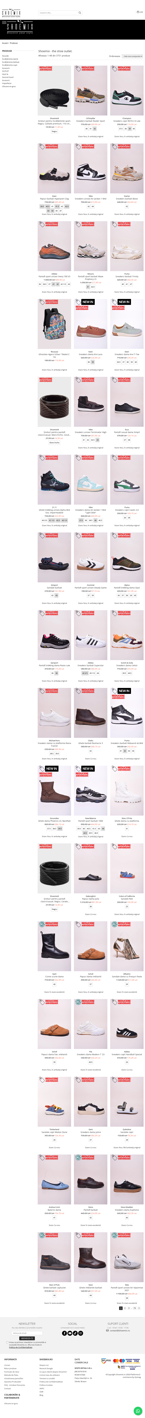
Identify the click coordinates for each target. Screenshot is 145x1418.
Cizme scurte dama (54, 976)
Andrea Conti (54, 1207)
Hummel (90, 585)
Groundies (54, 818)
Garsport (54, 663)
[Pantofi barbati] (90, 1179)
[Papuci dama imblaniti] (90, 946)
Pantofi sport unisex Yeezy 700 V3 (54, 276)
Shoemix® (54, 118)
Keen (54, 196)
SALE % (5, 74)
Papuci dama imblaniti (90, 976)
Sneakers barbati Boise (127, 198)
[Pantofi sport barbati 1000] (90, 791)
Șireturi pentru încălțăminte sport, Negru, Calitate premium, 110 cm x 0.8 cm (54, 122)
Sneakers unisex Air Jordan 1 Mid (90, 198)
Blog (41, 1395)
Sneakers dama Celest (126, 665)
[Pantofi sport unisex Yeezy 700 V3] (54, 246)
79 (135, 1308)
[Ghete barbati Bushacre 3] (90, 713)
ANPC (42, 1388)
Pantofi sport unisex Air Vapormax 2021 (127, 1289)
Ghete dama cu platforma (127, 821)
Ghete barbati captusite (54, 1287)
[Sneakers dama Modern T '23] (90, 1024)
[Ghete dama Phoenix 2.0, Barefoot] (54, 791)
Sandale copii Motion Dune (54, 1132)
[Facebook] (64, 1333)
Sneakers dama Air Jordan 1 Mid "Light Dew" (90, 511)
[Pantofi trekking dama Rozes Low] (54, 635)
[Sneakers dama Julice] (90, 1102)
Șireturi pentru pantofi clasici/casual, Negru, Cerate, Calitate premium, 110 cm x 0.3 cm (54, 900)
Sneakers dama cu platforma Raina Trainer (54, 744)
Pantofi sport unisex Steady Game (91, 587)
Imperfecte (6, 83)
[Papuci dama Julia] (90, 868)
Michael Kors (54, 740)
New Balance (90, 818)
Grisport (54, 585)
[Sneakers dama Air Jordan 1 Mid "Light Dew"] (90, 480)
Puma (126, 274)
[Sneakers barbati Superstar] (90, 635)
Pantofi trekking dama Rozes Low (54, 665)
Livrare (7, 1365)
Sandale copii (127, 1132)
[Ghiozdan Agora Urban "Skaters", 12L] (54, 324)
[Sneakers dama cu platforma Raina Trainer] (54, 713)
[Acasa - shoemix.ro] (16, 13)
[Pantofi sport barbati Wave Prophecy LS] (90, 246)
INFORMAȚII (10, 1359)
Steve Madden (127, 1207)
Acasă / (5, 43)
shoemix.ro (46, 1359)
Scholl (90, 974)
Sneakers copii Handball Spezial (127, 1054)
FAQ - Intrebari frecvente (14, 1385)
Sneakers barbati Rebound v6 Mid (127, 743)
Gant (54, 974)
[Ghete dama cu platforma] (127, 791)
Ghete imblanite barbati (90, 1287)
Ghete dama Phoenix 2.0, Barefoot (54, 821)
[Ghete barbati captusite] (54, 1257)
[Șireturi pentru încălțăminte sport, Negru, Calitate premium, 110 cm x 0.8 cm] (54, 91)
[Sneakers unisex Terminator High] (90, 402)
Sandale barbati (54, 587)
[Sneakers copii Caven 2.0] (127, 480)
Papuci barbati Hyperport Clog (54, 198)
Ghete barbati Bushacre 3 (90, 743)
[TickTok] (75, 1333)
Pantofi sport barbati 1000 (90, 821)
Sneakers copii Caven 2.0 (127, 510)
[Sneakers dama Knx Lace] (90, 324)
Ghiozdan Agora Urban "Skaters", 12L (54, 355)
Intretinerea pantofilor (13, 1378)
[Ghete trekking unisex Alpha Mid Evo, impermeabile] (54, 480)
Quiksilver (127, 1129)
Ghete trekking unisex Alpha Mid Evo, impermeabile (54, 511)
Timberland (54, 1129)
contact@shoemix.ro (119, 1330)
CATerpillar (90, 118)
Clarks (90, 740)
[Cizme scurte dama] (54, 946)
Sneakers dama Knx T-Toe (127, 354)
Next (91, 1285)
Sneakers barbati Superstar (91, 665)
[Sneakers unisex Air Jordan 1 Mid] (90, 168)
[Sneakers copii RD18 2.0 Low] (127, 90)
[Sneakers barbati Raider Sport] (90, 90)
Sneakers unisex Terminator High (90, 432)
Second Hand (7, 77)
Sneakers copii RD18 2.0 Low (126, 121)
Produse (14, 43)
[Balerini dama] (54, 1179)
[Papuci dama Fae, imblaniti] (54, 1024)
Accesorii (5, 68)
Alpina (127, 585)
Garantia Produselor (12, 1381)
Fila (90, 1051)
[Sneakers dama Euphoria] (127, 1179)
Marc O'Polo (127, 818)
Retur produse (10, 1368)
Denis (90, 1207)
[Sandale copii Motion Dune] (54, 1102)
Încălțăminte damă (10, 59)
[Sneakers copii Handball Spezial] (127, 1024)
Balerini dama (54, 1210)
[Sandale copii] (127, 1102)
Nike (91, 196)
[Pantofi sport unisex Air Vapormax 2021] (127, 1257)
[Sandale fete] (127, 868)
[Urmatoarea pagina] (139, 1308)
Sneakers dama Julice (91, 1132)
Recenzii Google (46, 1368)
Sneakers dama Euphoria (127, 1210)
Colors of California (127, 896)
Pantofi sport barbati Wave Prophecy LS (90, 277)
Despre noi (44, 1365)
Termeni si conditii (47, 1378)
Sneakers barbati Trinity (127, 276)
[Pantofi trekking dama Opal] (127, 557)
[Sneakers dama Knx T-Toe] (127, 324)
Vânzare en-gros (9, 86)
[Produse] (4, 23)
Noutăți (5, 56)
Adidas (54, 274)
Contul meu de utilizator (50, 1375)
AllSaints (126, 974)
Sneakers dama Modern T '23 (91, 1054)
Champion (126, 118)
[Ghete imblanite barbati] (90, 1257)
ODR (41, 1391)
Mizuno (91, 274)
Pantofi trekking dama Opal (127, 587)
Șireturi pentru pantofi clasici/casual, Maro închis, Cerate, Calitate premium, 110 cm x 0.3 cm (54, 433)
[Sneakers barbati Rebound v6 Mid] (127, 713)
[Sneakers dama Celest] (127, 635)
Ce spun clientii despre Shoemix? (53, 1372)
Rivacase (54, 351)
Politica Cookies (46, 1385)
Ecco (127, 429)
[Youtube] (69, 1333)
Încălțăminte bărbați (10, 62)
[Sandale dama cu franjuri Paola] (127, 946)
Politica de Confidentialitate (20, 1347)
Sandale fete (127, 898)
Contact (7, 1388)
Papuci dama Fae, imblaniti (54, 1054)
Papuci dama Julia (90, 898)
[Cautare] (79, 12)
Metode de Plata (11, 1375)
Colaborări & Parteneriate (12, 1396)
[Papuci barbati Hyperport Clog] (54, 168)
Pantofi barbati (91, 1210)
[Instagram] (80, 1333)
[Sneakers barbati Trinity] (127, 246)
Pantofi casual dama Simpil (127, 432)
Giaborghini (91, 896)
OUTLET (5, 71)
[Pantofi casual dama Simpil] (127, 402)
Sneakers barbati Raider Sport (90, 121)
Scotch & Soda (127, 663)
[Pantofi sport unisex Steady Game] (90, 557)
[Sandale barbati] (54, 557)
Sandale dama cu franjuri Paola (127, 976)
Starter (127, 196)
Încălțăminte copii (9, 65)
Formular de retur (11, 1372)
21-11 (54, 507)
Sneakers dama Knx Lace (90, 354)
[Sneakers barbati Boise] (127, 168)
